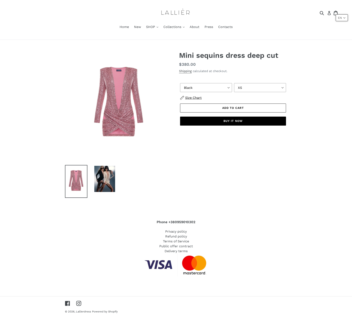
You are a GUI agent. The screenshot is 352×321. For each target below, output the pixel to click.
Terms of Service (176, 241)
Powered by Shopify (105, 311)
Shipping (185, 71)
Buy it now (233, 121)
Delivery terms (176, 251)
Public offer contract (176, 246)
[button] (342, 17)
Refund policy (176, 236)
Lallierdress (83, 311)
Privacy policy (176, 231)
